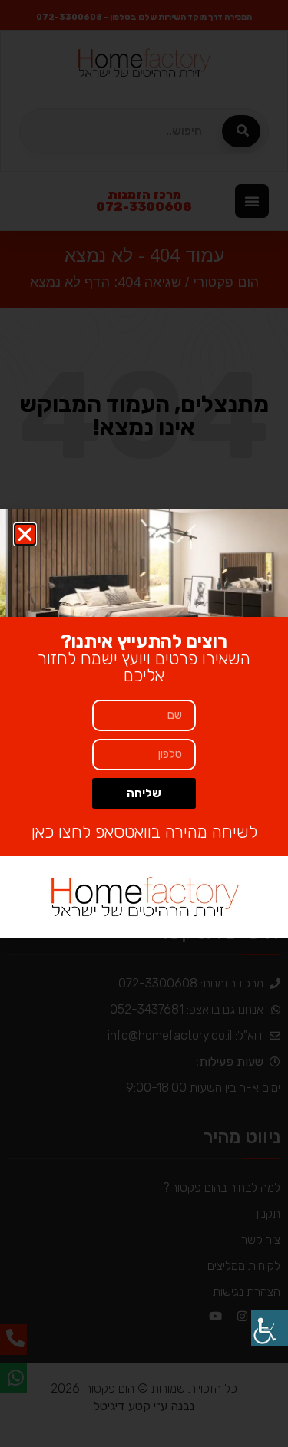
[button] (25, 534)
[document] (144, 723)
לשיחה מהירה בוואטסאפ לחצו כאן (144, 832)
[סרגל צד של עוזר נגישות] (269, 1328)
